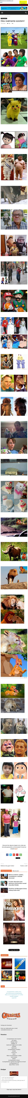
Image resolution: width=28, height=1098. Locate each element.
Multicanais (14, 1048)
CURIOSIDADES (7, 16)
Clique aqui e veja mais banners (14, 1089)
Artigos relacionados (6, 870)
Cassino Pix (14, 1052)
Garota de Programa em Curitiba (14, 1045)
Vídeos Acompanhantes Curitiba (14, 1055)
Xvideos (14, 1058)
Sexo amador (14, 1057)
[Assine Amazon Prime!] (14, 8)
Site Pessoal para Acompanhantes (14, 993)
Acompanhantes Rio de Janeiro (14, 1039)
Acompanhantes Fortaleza (14, 1049)
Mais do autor (16, 870)
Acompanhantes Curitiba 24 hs (14, 991)
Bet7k (14, 1054)
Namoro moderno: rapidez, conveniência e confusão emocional (16, 876)
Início (2, 16)
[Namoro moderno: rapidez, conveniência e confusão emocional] (4, 876)
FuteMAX (14, 1046)
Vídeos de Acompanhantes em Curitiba (14, 994)
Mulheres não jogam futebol (7, 865)
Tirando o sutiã (23, 865)
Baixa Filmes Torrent (14, 1064)
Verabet (14, 1051)
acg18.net (14, 997)
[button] (26, 13)
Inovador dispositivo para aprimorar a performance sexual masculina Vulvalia (17, 883)
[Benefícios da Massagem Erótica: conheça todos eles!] (4, 890)
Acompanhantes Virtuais (14, 1060)
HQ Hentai (14, 1040)
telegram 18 (14, 1043)
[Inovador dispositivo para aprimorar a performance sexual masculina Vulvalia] (4, 883)
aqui (16, 849)
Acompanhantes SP (14, 1063)
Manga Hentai (14, 1042)
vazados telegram (14, 996)
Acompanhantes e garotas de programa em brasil (14, 1061)
